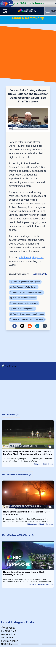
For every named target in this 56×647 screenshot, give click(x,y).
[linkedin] (37, 326)
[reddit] (30, 326)
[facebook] (14, 326)
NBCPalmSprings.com (31, 257)
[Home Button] (27, 11)
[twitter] (22, 326)
